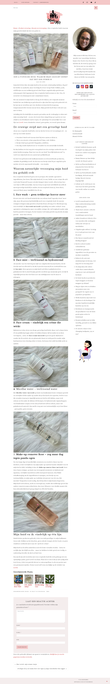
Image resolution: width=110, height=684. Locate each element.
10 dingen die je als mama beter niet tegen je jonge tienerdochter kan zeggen (41, 668)
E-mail (18, 632)
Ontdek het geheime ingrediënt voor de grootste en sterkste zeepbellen (86, 252)
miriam (27, 591)
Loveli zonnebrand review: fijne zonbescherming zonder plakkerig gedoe (86, 204)
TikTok (96, 2)
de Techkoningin (88, 682)
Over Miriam (25, 2)
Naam (18, 625)
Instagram (88, 2)
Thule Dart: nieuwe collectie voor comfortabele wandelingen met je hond (85, 212)
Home (15, 28)
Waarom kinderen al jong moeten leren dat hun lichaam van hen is (86, 166)
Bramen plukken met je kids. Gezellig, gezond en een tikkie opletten (86, 322)
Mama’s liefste (77, 136)
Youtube (92, 2)
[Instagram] (82, 86)
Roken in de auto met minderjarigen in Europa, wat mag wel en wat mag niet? (86, 260)
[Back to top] (107, 681)
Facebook (84, 2)
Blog (15, 2)
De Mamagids (77, 131)
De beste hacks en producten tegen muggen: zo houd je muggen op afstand (85, 280)
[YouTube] (86, 86)
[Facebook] (78, 86)
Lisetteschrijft (77, 134)
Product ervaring (24, 28)
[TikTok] (91, 86)
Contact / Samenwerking (41, 2)
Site (17, 639)
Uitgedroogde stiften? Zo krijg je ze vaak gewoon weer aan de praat (86, 232)
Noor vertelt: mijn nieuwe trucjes (27, 664)
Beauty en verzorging (39, 28)
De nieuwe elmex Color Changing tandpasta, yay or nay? (85, 331)
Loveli (21, 122)
